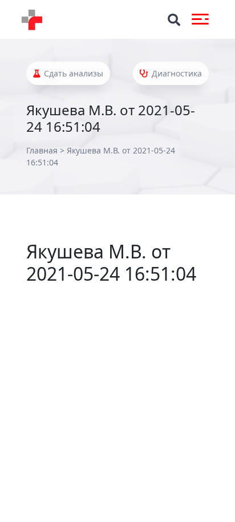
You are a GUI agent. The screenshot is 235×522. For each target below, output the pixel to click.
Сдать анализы (72, 73)
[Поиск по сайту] (174, 19)
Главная (42, 150)
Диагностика (175, 73)
